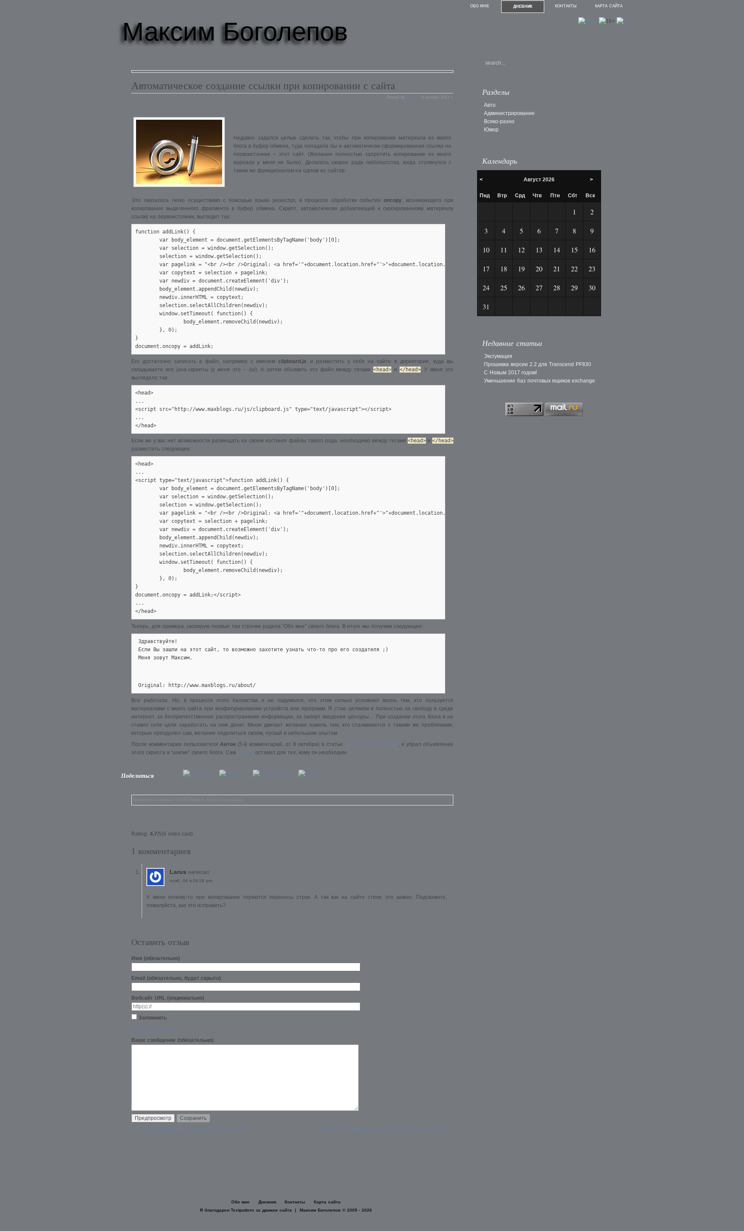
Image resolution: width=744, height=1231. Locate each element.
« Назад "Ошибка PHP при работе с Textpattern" (191, 1129)
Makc (412, 97)
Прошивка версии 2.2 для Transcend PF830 (537, 364)
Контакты (566, 6)
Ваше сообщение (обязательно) (172, 1040)
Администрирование (224, 800)
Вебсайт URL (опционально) (167, 998)
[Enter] (587, 21)
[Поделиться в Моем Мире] (235, 774)
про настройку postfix (371, 744)
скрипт (246, 752)
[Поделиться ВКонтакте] (200, 774)
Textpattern (242, 1210)
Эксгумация (498, 356)
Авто (490, 105)
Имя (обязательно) (155, 958)
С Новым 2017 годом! (510, 373)
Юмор (491, 130)
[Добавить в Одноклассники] (275, 774)
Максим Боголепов (235, 31)
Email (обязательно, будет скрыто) (176, 978)
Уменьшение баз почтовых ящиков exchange (539, 381)
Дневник (523, 6)
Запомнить (153, 1018)
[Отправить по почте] (310, 774)
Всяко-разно (499, 121)
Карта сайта (609, 6)
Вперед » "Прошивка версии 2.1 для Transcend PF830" (384, 1129)
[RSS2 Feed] (623, 21)
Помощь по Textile (153, 1029)
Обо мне (480, 6)
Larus (178, 871)
